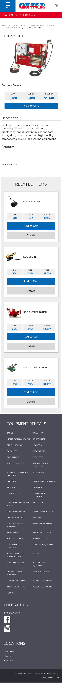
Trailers (37, 487)
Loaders (37, 445)
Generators (39, 472)
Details (31, 235)
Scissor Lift (39, 439)
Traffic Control (16, 586)
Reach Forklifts (15, 463)
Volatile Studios (53, 678)
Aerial (10, 433)
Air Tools (38, 502)
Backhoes (12, 451)
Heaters (37, 517)
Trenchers (13, 532)
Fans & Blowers (41, 571)
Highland (8, 660)
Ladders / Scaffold (17, 580)
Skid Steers (13, 457)
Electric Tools (15, 538)
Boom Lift (38, 433)
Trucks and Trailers (44, 481)
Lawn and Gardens (33, 25)
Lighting (11, 481)
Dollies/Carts (14, 517)
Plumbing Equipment (43, 580)
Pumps (10, 593)
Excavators (39, 451)
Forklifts (38, 457)
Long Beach (10, 651)
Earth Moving (14, 445)
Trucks (11, 487)
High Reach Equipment (18, 439)
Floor (36, 553)
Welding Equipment (43, 586)
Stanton (8, 656)
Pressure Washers (42, 523)
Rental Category (11, 25)
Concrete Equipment (44, 544)
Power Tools (40, 538)
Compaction (13, 493)
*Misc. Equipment (15, 562)
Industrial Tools (42, 532)
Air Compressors (16, 511)
